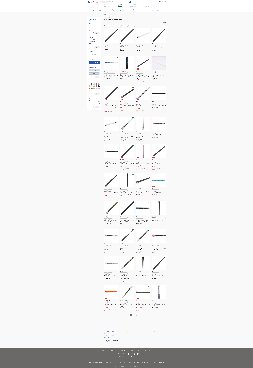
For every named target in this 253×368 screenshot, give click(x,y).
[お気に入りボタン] (117, 29)
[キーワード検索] (130, 2)
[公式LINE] (131, 356)
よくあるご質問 (112, 350)
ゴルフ (92, 14)
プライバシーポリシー (116, 362)
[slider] (89, 101)
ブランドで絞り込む (94, 62)
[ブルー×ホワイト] (125, 300)
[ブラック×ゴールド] (104, 216)
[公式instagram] (134, 354)
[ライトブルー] (120, 131)
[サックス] (152, 188)
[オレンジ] (122, 71)
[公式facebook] (131, 354)
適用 (97, 33)
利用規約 (90, 362)
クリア (91, 33)
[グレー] (136, 131)
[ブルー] (104, 71)
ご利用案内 (102, 350)
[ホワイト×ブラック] (104, 131)
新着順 (119, 25)
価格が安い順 (124, 25)
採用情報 (160, 362)
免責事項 (107, 362)
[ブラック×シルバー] (120, 101)
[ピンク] (136, 159)
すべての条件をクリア (94, 19)
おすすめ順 (109, 25)
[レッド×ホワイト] (123, 300)
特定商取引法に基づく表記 (99, 362)
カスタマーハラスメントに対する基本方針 (130, 362)
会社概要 (155, 362)
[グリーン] (106, 216)
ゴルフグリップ (97, 14)
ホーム (88, 14)
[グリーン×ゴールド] (122, 300)
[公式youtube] (138, 354)
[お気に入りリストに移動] (160, 2)
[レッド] (123, 71)
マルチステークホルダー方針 (147, 362)
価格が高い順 (131, 25)
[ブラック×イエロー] (139, 71)
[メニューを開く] (165, 2)
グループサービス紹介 (148, 350)
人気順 (114, 25)
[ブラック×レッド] (137, 71)
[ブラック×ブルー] (136, 71)
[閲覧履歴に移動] (157, 2)
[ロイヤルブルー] (122, 131)
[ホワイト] (136, 43)
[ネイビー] (136, 101)
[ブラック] (104, 43)
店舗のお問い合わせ (134, 350)
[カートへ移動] (162, 2)
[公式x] (128, 354)
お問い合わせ (123, 350)
